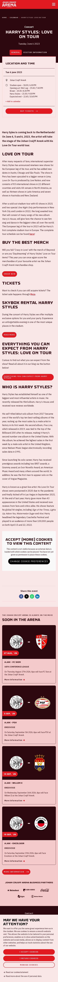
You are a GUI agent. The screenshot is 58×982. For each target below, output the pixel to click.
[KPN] (21, 896)
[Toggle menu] (53, 4)
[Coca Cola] (45, 890)
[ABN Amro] (29, 890)
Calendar (14, 17)
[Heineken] (13, 890)
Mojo (32, 294)
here (32, 234)
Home (4, 17)
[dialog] (29, 948)
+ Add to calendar (13, 101)
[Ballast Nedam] (37, 896)
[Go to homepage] (9, 4)
